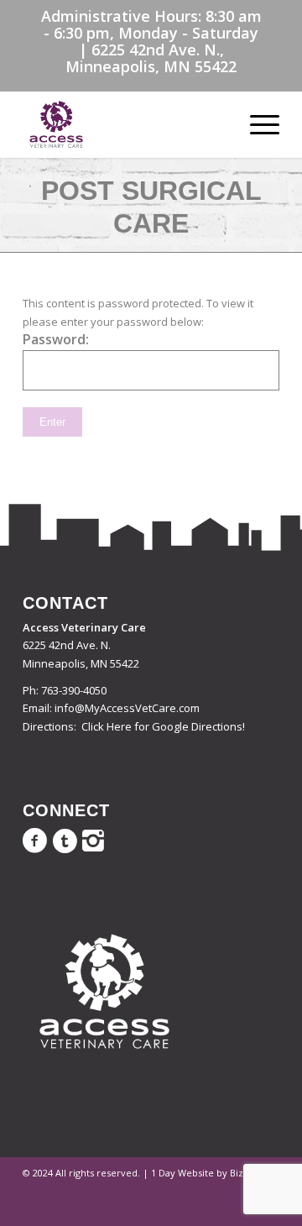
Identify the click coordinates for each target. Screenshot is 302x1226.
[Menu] (256, 124)
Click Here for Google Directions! (163, 726)
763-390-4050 (74, 690)
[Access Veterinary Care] (125, 124)
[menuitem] (256, 124)
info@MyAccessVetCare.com (127, 707)
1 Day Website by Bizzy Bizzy (215, 1172)
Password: (56, 339)
